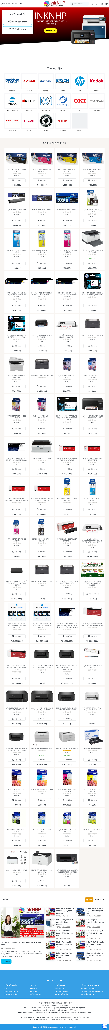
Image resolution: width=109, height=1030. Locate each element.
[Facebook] (48, 980)
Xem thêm (50, 31)
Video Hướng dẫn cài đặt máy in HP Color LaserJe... (65, 922)
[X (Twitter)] (52, 980)
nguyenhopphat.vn (54, 1027)
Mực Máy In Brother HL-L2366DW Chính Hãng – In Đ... (95, 955)
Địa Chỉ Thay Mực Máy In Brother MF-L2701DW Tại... (65, 944)
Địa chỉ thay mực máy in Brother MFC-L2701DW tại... (95, 911)
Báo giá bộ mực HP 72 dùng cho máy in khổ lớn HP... (95, 922)
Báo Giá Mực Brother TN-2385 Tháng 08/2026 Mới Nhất (65, 911)
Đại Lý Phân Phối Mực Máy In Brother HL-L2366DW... (64, 955)
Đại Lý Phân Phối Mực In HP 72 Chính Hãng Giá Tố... (95, 933)
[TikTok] (56, 980)
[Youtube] (61, 980)
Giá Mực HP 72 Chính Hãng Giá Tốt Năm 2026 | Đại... (65, 933)
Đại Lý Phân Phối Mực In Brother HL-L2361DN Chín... (95, 944)
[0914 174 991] (27, 3)
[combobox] (79, 4)
